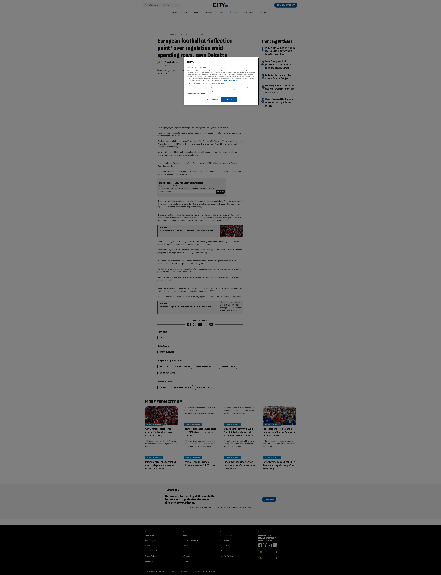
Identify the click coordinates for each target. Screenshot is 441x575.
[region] (221, 81)
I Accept (229, 99)
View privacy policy (230, 80)
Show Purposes (212, 99)
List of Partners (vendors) (196, 93)
